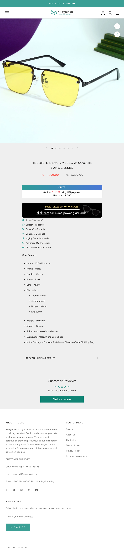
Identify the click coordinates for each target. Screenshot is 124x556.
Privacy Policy (73, 450)
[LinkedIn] (36, 490)
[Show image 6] (71, 148)
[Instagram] (22, 490)
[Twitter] (14, 490)
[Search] (110, 12)
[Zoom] (117, 26)
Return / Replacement (40, 358)
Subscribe (17, 527)
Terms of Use (72, 445)
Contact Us (71, 440)
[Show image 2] (56, 148)
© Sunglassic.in (17, 547)
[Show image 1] (52, 148)
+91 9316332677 (33, 466)
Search (69, 429)
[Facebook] (7, 490)
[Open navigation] (7, 12)
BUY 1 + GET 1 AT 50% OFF (62, 3)
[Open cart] (117, 13)
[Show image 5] (68, 148)
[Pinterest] (29, 490)
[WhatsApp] (62, 204)
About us (70, 434)
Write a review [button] (62, 399)
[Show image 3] (60, 148)
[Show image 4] (64, 148)
